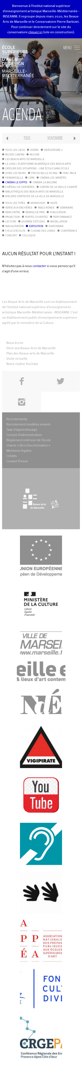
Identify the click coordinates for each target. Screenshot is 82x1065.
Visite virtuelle (17, 358)
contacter (39, 266)
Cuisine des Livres (43, 231)
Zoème (34, 150)
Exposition (36, 226)
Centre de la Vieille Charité (58, 187)
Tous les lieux (15, 150)
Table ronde (46, 208)
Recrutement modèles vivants (28, 424)
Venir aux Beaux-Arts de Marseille (31, 348)
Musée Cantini (14, 155)
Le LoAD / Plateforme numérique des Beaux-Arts (38, 164)
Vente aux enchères (18, 208)
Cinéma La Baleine (45, 182)
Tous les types (15, 203)
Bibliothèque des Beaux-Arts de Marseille (34, 192)
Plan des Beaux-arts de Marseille (30, 353)
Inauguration (14, 226)
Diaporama (56, 226)
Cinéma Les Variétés (53, 178)
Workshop (37, 203)
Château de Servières (19, 187)
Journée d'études (33, 221)
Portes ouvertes (36, 217)
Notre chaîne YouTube (22, 364)
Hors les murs (15, 173)
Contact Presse (17, 461)
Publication (58, 212)
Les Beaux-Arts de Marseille (24, 159)
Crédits (11, 456)
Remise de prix (35, 212)
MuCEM (34, 155)
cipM (31, 178)
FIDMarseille (14, 178)
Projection (12, 217)
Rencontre (12, 212)
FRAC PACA (69, 173)
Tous (27, 138)
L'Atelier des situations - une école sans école (37, 168)
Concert (11, 235)
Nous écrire (14, 343)
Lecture (10, 221)
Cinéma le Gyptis (16, 182)
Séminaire (66, 208)
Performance (62, 217)
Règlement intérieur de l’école (28, 440)
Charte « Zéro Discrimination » (28, 445)
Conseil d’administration (24, 435)
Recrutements (16, 419)
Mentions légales (19, 450)
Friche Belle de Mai (44, 173)
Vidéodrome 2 (53, 150)
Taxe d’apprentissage (21, 429)
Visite (53, 203)
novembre (55, 138)
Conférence (69, 231)
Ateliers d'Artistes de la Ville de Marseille (34, 196)
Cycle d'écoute (15, 231)
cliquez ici (35, 32)
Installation (58, 221)
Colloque (29, 235)
